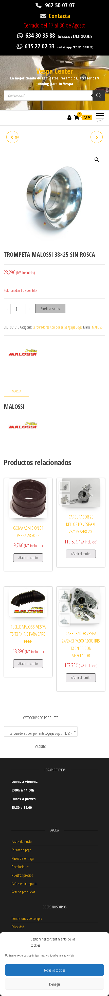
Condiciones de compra (26, 918)
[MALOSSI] (23, 358)
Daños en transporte (24, 883)
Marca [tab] (16, 390)
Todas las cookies (54, 970)
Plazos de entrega (22, 858)
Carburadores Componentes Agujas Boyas (57, 327)
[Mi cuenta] (69, 117)
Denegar (54, 984)
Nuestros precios (22, 875)
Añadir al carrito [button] (28, 557)
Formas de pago (21, 849)
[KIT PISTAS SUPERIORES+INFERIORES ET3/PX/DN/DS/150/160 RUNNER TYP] (96, 137)
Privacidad (17, 926)
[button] (96, 159)
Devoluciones (20, 866)
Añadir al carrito (50, 308)
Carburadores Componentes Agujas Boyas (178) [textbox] (39, 733)
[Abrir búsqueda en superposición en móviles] (54, 95)
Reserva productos (23, 891)
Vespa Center (54, 71)
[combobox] (41, 731)
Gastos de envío (21, 841)
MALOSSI (97, 327)
